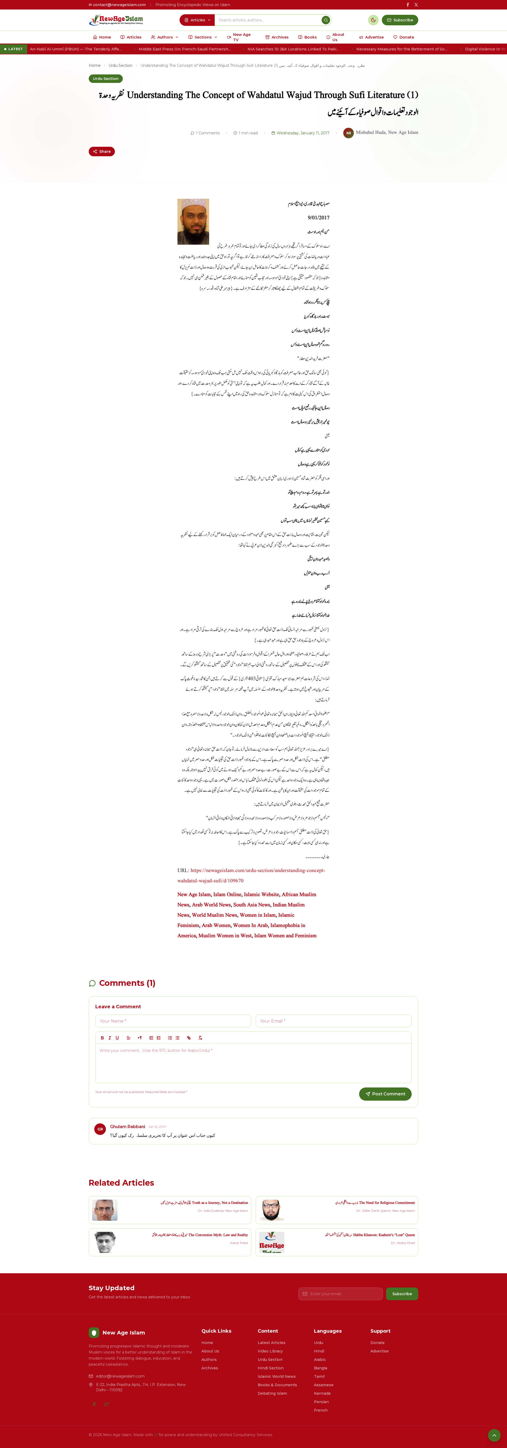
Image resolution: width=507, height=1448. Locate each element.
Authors (209, 1359)
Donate (377, 1342)
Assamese (324, 1385)
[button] (128, 1038)
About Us (210, 1351)
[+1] (158, 1038)
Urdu (318, 1342)
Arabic (320, 1359)
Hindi (319, 1351)
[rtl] (140, 1038)
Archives (209, 1368)
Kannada (322, 1393)
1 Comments (208, 133)
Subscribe (402, 1293)
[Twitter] (106, 1404)
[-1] (151, 1038)
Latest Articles (271, 1342)
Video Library (270, 1351)
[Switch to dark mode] (373, 20)
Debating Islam (272, 1393)
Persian (321, 1401)
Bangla (320, 1368)
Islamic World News (277, 1376)
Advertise (379, 1351)
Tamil (319, 1376)
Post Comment (388, 1093)
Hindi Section (271, 1368)
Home (95, 65)
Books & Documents (277, 1385)
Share (105, 151)
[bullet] (177, 1038)
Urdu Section (121, 65)
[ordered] (170, 1038)
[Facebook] (94, 1404)
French (321, 1410)
